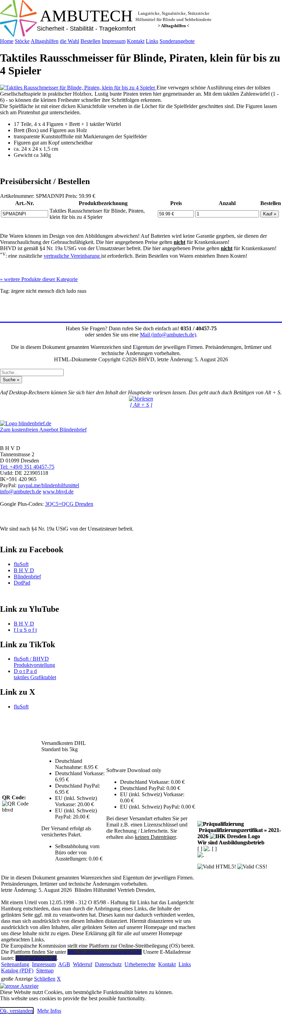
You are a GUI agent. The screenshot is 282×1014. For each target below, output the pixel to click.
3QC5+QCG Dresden (69, 504)
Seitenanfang (15, 964)
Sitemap (45, 970)
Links (152, 41)
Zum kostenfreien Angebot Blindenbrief (43, 430)
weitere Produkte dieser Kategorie (39, 279)
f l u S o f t (25, 630)
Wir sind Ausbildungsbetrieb (230, 842)
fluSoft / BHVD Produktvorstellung (34, 662)
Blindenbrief (27, 576)
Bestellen (90, 41)
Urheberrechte (139, 964)
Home (6, 41)
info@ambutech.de (20, 491)
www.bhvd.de (58, 491)
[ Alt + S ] (141, 405)
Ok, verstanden (16, 1011)
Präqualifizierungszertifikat (239, 833)
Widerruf (82, 964)
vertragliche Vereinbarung (72, 256)
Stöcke (22, 41)
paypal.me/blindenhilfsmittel (48, 485)
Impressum (114, 41)
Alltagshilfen (44, 41)
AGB (64, 964)
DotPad (22, 583)
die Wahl (69, 41)
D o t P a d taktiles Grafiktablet (35, 674)
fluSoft (21, 564)
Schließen (44, 979)
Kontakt (135, 41)
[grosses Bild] (78, 87)
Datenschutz (108, 964)
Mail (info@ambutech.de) (168, 335)
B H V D (24, 570)
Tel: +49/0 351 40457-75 (27, 467)
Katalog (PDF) (17, 970)
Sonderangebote (177, 41)
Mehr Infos (49, 1011)
